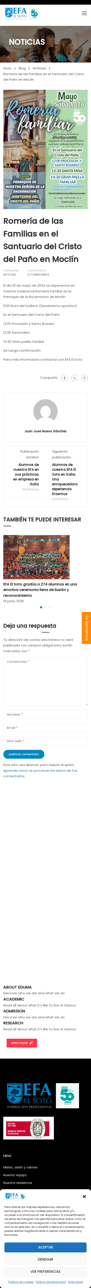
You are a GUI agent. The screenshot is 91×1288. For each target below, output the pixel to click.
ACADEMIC (13, 999)
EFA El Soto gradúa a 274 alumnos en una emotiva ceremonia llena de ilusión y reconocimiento (40, 590)
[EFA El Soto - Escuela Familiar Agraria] (22, 14)
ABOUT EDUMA (17, 987)
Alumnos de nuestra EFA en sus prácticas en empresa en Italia (26, 474)
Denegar (45, 1259)
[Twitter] (74, 378)
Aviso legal (75, 1282)
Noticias (39, 68)
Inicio (7, 68)
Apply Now (19, 1043)
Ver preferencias (45, 1271)
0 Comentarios (38, 274)
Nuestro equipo (15, 1175)
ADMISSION (14, 1011)
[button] (84, 1196)
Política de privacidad (51, 1282)
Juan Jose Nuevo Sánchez (46, 431)
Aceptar (45, 1247)
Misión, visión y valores (20, 1167)
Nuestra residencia (17, 1183)
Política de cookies (21, 1282)
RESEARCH (13, 1023)
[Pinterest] (84, 378)
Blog (22, 68)
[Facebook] (64, 378)
